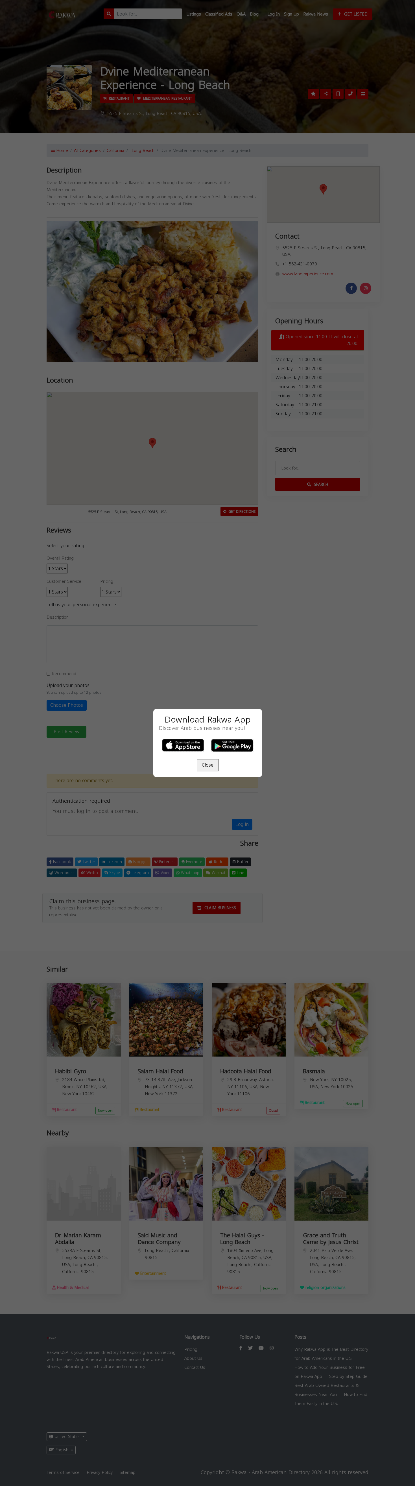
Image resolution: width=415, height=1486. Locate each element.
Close (207, 765)
